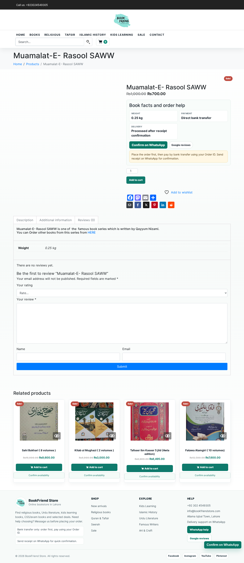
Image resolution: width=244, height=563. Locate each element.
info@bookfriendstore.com (203, 511)
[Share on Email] (129, 205)
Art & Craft (145, 530)
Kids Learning (121, 34)
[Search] (88, 42)
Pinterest (221, 555)
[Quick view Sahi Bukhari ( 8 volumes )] (57, 435)
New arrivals (99, 506)
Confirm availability (39, 475)
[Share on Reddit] (171, 205)
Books (35, 34)
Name (21, 349)
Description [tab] (25, 220)
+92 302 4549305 (199, 505)
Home (20, 34)
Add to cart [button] (40, 467)
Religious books (101, 512)
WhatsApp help (199, 529)
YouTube (206, 555)
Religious (52, 34)
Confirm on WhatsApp (148, 145)
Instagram (190, 555)
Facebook (173, 555)
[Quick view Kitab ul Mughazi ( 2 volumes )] (112, 435)
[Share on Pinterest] (154, 205)
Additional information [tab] (55, 220)
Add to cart (136, 179)
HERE (92, 232)
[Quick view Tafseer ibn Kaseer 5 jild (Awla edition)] (167, 435)
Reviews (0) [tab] (86, 220)
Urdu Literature (148, 518)
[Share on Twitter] (146, 205)
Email (126, 349)
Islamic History (92, 34)
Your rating (25, 285)
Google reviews (180, 144)
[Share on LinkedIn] (163, 205)
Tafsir (70, 34)
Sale (141, 34)
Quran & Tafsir (100, 518)
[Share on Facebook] (138, 205)
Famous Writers (148, 524)
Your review (26, 299)
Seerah (95, 524)
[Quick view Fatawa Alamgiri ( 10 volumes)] (223, 435)
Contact (157, 34)
